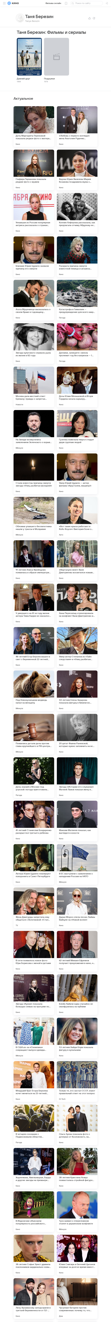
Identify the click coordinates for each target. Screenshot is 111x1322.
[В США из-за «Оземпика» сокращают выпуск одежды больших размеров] (34, 1038)
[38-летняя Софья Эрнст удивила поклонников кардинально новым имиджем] (34, 1255)
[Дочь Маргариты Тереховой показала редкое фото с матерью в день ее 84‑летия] (34, 126)
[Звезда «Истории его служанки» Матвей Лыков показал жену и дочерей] (77, 777)
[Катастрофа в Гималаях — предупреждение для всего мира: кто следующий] (77, 300)
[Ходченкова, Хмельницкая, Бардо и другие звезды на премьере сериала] (34, 1168)
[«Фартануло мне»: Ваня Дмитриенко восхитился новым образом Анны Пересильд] (77, 560)
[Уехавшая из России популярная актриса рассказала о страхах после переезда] (34, 213)
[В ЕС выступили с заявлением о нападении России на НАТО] (77, 864)
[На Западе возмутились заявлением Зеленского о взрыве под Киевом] (34, 430)
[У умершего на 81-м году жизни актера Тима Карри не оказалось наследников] (34, 604)
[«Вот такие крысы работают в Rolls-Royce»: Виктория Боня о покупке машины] (77, 517)
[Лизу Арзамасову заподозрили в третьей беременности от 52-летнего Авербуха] (34, 1298)
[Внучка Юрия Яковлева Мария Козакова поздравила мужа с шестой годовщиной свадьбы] (77, 170)
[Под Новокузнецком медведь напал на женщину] (34, 690)
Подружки (49, 78)
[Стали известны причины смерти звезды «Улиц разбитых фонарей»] (34, 473)
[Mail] (9, 3)
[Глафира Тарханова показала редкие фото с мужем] (34, 170)
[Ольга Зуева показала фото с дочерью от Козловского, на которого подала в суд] (77, 1125)
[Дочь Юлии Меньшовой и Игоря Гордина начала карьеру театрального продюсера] (77, 387)
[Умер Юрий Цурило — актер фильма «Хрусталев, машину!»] (77, 473)
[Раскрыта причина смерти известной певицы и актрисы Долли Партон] (77, 256)
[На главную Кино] (15, 3)
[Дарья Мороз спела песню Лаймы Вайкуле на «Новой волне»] (77, 908)
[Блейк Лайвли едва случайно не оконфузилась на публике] (77, 994)
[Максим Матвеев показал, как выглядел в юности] (77, 821)
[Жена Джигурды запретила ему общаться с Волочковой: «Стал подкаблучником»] (34, 908)
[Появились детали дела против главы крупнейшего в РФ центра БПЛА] (34, 734)
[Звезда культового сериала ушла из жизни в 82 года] (34, 343)
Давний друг (23, 78)
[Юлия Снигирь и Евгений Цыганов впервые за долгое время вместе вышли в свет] (77, 1255)
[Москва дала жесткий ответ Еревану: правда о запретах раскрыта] (34, 387)
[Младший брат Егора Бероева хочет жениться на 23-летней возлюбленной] (34, 1081)
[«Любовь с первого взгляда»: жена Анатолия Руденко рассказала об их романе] (77, 126)
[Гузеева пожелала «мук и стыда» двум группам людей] (77, 430)
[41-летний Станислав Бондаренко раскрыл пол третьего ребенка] (34, 821)
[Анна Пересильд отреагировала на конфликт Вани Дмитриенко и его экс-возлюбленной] (77, 604)
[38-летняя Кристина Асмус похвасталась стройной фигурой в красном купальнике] (77, 1168)
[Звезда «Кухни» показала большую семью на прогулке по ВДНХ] (34, 994)
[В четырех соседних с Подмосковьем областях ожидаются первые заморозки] (34, 1125)
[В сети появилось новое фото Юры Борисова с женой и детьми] (34, 951)
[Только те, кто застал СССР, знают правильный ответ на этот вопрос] (77, 1081)
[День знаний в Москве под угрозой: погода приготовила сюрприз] (34, 777)
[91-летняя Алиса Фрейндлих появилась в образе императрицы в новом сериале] (34, 560)
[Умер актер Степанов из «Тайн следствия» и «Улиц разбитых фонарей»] (77, 647)
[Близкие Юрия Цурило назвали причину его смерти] (34, 256)
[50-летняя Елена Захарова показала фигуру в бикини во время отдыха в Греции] (77, 690)
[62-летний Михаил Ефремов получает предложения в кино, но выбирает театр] (77, 951)
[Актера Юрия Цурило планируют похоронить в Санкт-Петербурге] (34, 864)
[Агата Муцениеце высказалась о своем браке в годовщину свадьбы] (34, 300)
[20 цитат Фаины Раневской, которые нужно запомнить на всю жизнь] (77, 734)
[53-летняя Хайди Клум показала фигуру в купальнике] (77, 1038)
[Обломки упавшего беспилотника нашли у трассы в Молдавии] (34, 517)
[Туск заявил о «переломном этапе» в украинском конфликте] (77, 1211)
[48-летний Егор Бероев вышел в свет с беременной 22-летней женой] (34, 647)
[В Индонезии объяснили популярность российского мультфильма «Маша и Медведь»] (34, 1211)
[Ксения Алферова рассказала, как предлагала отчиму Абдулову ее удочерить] (77, 213)
